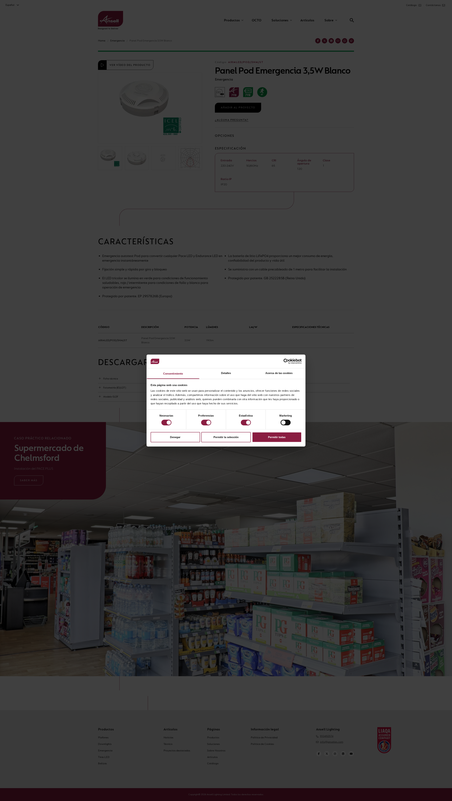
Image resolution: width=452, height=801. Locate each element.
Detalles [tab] (226, 373)
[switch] (206, 422)
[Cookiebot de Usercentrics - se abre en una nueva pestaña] (286, 361)
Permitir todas (277, 437)
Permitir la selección (226, 437)
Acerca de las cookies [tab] (279, 373)
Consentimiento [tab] (173, 373)
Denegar (175, 437)
